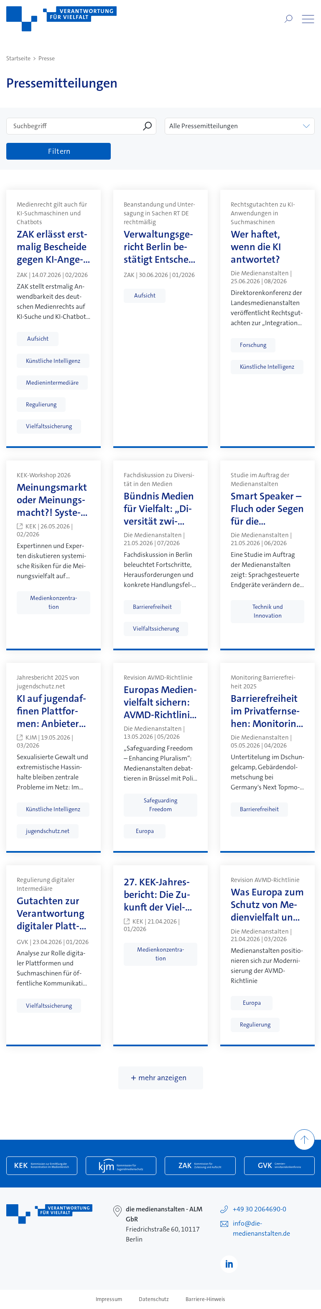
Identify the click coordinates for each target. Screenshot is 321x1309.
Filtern (59, 151)
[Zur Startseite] (61, 18)
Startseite (18, 58)
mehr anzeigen (162, 1078)
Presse (46, 58)
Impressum (109, 1299)
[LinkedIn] (229, 1264)
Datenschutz (154, 1299)
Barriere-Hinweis (205, 1299)
